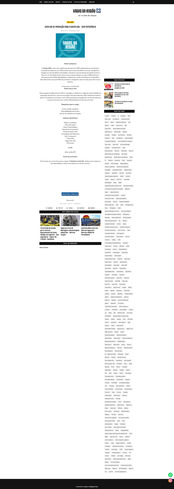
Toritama (125, 452)
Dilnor (119, 208)
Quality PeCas (117, 395)
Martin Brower (108, 338)
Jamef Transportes (123, 306)
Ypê (106, 471)
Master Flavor (117, 338)
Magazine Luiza (120, 328)
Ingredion (114, 300)
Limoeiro (107, 319)
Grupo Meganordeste (110, 271)
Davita (122, 205)
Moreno (123, 344)
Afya (129, 122)
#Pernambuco (76, 203)
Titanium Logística (116, 452)
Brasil (123, 160)
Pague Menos (108, 370)
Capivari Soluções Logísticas (111, 176)
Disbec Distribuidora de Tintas (112, 211)
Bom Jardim (124, 154)
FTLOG (119, 240)
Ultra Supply (120, 456)
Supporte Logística (120, 443)
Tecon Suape (114, 449)
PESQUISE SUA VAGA (67, 2)
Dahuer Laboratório (109, 205)
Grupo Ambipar (116, 252)
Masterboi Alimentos (127, 338)
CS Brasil (115, 201)
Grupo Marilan (123, 268)
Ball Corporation (108, 151)
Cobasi (106, 192)
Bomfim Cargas (108, 157)
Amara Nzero (108, 128)
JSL (105, 313)
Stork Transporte (109, 440)
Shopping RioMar (124, 430)
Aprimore (125, 132)
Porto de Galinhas (109, 389)
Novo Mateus (119, 360)
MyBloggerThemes (94, 486)
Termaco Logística (129, 449)
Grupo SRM (117, 281)
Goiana (127, 246)
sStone (121, 436)
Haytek (106, 290)
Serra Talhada (108, 427)
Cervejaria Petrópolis (128, 186)
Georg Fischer (108, 246)
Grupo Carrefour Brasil (110, 259)
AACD (129, 116)
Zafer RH (111, 471)
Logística (107, 325)
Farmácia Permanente (125, 227)
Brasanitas (117, 160)
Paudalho (122, 370)
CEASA (115, 182)
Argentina (107, 138)
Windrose (115, 468)
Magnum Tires (130, 328)
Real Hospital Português (110, 402)
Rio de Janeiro (108, 411)
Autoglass (107, 147)
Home (40, 2)
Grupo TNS (107, 284)
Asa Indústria (119, 138)
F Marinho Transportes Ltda (111, 227)
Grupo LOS (115, 268)
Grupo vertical (116, 287)
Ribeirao (126, 408)
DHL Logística (113, 208)
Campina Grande (127, 170)
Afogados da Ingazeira (121, 122)
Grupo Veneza (108, 287)
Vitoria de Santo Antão (126, 465)
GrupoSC (124, 287)
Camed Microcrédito (117, 170)
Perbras (121, 373)
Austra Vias (115, 144)
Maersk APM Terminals (110, 328)
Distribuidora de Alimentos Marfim (113, 214)
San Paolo (114, 414)
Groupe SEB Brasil (123, 249)
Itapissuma (113, 303)
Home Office (127, 290)
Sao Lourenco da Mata (124, 417)
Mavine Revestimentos (110, 341)
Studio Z (107, 443)
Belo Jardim (70, 22)
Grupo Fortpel (108, 262)
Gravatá (115, 249)
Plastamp (111, 386)
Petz (106, 386)
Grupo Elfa (120, 259)
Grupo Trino (114, 284)
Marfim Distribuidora (110, 335)
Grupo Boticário (108, 255)
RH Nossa (120, 408)
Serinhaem (122, 424)
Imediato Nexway (128, 294)
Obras (125, 363)
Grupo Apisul (125, 252)
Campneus (107, 173)
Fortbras (127, 236)
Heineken (112, 290)
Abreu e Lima (108, 119)
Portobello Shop (128, 389)
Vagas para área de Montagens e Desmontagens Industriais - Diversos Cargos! (70, 231)
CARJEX (121, 176)
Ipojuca (106, 303)
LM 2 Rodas (130, 319)
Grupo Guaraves (123, 262)
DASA (117, 205)
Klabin (110, 313)
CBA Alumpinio (108, 182)
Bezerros (131, 151)
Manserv (116, 332)
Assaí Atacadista (129, 138)
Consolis (123, 195)
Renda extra (129, 405)
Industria (126, 297)
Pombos (128, 386)
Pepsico (115, 373)
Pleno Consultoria (120, 386)
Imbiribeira (120, 294)
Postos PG (107, 392)
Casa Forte (119, 179)
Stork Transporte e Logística (122, 440)
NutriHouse (119, 363)
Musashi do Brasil (128, 348)
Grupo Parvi (119, 278)
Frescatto (107, 240)
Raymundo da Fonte (109, 398)
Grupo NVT (107, 274)
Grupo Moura (128, 271)
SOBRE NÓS (91, 2)
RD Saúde (118, 398)
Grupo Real (126, 278)
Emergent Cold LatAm (110, 224)
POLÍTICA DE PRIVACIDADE (80, 2)
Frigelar (114, 240)
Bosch (131, 157)
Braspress (129, 160)
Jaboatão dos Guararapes (111, 306)
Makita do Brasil (108, 332)
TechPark (107, 449)
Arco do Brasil (121, 135)
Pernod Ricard (120, 379)
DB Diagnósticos (129, 205)
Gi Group (115, 246)
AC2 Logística (116, 119)
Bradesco (110, 160)
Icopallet (107, 294)
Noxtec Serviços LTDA (110, 363)
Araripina (114, 135)
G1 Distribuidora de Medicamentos (113, 243)
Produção (125, 392)
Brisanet (107, 163)
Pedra (110, 373)
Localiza (107, 322)
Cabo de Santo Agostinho (122, 166)
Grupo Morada (120, 271)
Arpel (113, 138)
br (105, 160)
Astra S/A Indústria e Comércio (125, 141)
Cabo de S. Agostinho (110, 166)
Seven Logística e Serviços (120, 427)
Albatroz (107, 125)
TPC (130, 452)
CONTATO (58, 2)
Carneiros (128, 176)
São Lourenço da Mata (110, 421)
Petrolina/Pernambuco (124, 382)
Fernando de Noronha (110, 233)
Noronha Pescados (122, 357)
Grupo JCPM (124, 265)
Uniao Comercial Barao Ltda (119, 459)
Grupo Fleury (127, 259)
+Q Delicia (113, 116)
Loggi (129, 322)
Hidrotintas (119, 290)
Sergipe (116, 424)
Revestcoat (113, 408)
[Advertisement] (70, 179)
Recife (119, 402)
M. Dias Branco (120, 325)
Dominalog (107, 217)
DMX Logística (126, 214)
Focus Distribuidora (109, 236)
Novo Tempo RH (127, 360)
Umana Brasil (108, 459)
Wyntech (131, 468)
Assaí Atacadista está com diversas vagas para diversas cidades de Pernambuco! (89, 231)
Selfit (123, 421)
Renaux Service (120, 405)
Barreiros (117, 151)
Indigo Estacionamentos (116, 297)
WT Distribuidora (123, 468)
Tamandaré (107, 446)
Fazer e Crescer (121, 230)
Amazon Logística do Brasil (119, 128)
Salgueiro (107, 414)
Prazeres (119, 392)
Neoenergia (120, 354)
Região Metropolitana (110, 405)
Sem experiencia (108, 424)
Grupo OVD (121, 274)
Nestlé (126, 354)
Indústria (107, 300)
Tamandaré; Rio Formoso (118, 446)
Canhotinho (114, 173)
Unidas (129, 459)
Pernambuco (128, 373)
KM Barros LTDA (121, 313)
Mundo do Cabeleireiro (110, 348)
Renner (106, 408)
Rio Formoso (116, 411)
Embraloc (125, 220)
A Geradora (123, 116)
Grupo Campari (117, 255)
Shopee (117, 430)
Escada (124, 224)
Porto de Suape (118, 389)
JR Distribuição (123, 309)
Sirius (130, 433)
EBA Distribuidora (127, 217)
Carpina (106, 179)
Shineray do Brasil (109, 430)
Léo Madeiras (108, 316)
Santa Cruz (120, 414)
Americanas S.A (108, 132)
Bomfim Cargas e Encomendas (121, 157)
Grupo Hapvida (108, 265)
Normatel (107, 357)
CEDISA (119, 182)
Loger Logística (122, 322)
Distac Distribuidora (126, 211)
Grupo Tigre (125, 281)
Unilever (107, 462)
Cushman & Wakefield (124, 201)
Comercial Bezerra (114, 192)
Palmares (115, 370)
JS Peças (131, 309)
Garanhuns (125, 243)
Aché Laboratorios (125, 119)
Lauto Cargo (129, 313)
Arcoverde (129, 135)
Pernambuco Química (120, 376)
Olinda (130, 363)
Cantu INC (121, 173)
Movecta (129, 344)
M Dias (112, 325)
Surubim (129, 443)
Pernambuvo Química (109, 379)
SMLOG (106, 436)
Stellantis (127, 436)
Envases (119, 224)
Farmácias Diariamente (110, 230)
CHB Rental (127, 189)
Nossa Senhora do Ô (109, 360)
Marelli (122, 332)
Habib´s (130, 287)
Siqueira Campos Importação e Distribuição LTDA (116, 433)
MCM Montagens (121, 341)
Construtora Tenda (109, 198)
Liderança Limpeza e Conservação (120, 316)
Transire (107, 456)
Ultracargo (127, 456)
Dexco (106, 208)
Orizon (112, 367)
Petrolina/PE (114, 382)
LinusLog (119, 319)
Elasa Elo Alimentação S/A (111, 220)
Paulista (128, 370)
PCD (106, 373)
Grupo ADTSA (108, 252)
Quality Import (108, 395)
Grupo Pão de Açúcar (109, 278)
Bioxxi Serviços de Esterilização (112, 154)
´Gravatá (107, 116)
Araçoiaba (107, 135)
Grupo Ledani (108, 268)
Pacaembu (124, 367)
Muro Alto (119, 348)
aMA (126, 125)
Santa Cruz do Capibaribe (111, 417)
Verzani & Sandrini (115, 462)
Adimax (112, 122)
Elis (119, 220)
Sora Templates (85, 486)
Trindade (113, 456)
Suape (112, 443)
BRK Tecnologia (114, 163)
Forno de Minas (119, 236)
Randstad (124, 395)
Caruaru (112, 179)
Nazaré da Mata (118, 351)
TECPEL (120, 449)
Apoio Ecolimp (117, 132)
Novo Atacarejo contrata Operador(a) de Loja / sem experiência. (122, 94)
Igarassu (113, 294)
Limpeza (113, 319)
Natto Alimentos (109, 351)
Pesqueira (127, 379)
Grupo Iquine (116, 265)
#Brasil (70, 203)
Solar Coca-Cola (113, 436)
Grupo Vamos (122, 284)
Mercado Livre (108, 344)
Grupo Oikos (114, 274)
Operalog (107, 367)
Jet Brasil (107, 309)
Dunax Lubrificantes (116, 217)
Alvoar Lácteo (119, 125)
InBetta (107, 297)
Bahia (124, 147)
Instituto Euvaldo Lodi (123, 300)
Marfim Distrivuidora (121, 335)
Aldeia (112, 125)
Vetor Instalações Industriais (112, 465)
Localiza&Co (113, 322)
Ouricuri (118, 367)
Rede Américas (126, 402)
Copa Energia (108, 201)
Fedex (128, 230)
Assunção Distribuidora (110, 141)
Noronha (113, 357)
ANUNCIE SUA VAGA (48, 2)
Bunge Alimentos (124, 163)
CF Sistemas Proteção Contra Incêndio (114, 189)
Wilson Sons (107, 468)
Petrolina (107, 382)
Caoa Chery (128, 173)
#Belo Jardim (63, 203)
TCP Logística (129, 446)
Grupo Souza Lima (109, 281)
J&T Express (121, 303)
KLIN (114, 313)
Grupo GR (116, 262)
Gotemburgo (108, 249)
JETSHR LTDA (114, 309)
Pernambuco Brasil (109, 376)
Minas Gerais (116, 344)
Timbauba (107, 452)
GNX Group (122, 246)
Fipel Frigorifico (120, 233)
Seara (118, 421)
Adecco (106, 122)
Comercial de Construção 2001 (112, 195)
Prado (113, 392)
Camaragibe (107, 170)
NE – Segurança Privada (110, 354)
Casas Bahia (126, 179)
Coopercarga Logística (121, 198)
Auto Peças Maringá (125, 144)
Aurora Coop (108, 144)
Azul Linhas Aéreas (116, 147)
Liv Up (124, 319)
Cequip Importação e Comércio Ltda (113, 186)
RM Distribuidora (125, 411)
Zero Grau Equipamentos (120, 471)
